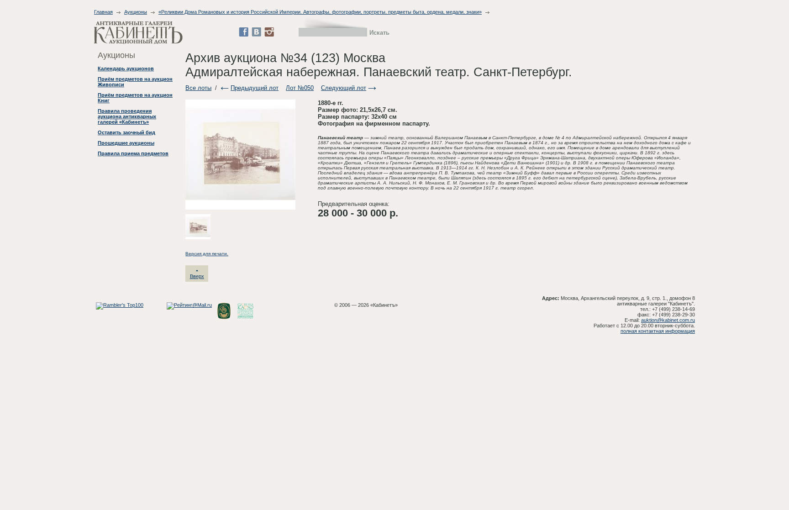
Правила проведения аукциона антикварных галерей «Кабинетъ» (127, 116)
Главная (103, 12)
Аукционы (135, 12)
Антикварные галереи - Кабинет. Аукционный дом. (138, 32)
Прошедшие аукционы (126, 143)
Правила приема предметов (133, 153)
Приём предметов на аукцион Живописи (135, 81)
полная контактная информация (658, 331)
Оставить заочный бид (126, 132)
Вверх (197, 276)
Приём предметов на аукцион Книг (135, 97)
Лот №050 (300, 87)
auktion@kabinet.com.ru (668, 320)
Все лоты (198, 87)
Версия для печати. (206, 253)
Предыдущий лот (255, 87)
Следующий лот (343, 87)
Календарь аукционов (126, 68)
